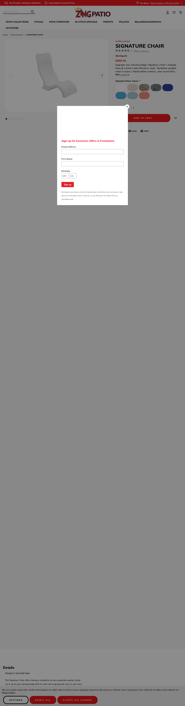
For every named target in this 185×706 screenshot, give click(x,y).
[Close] (127, 106)
